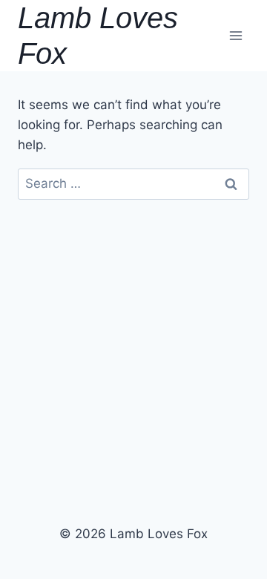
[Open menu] (235, 35)
